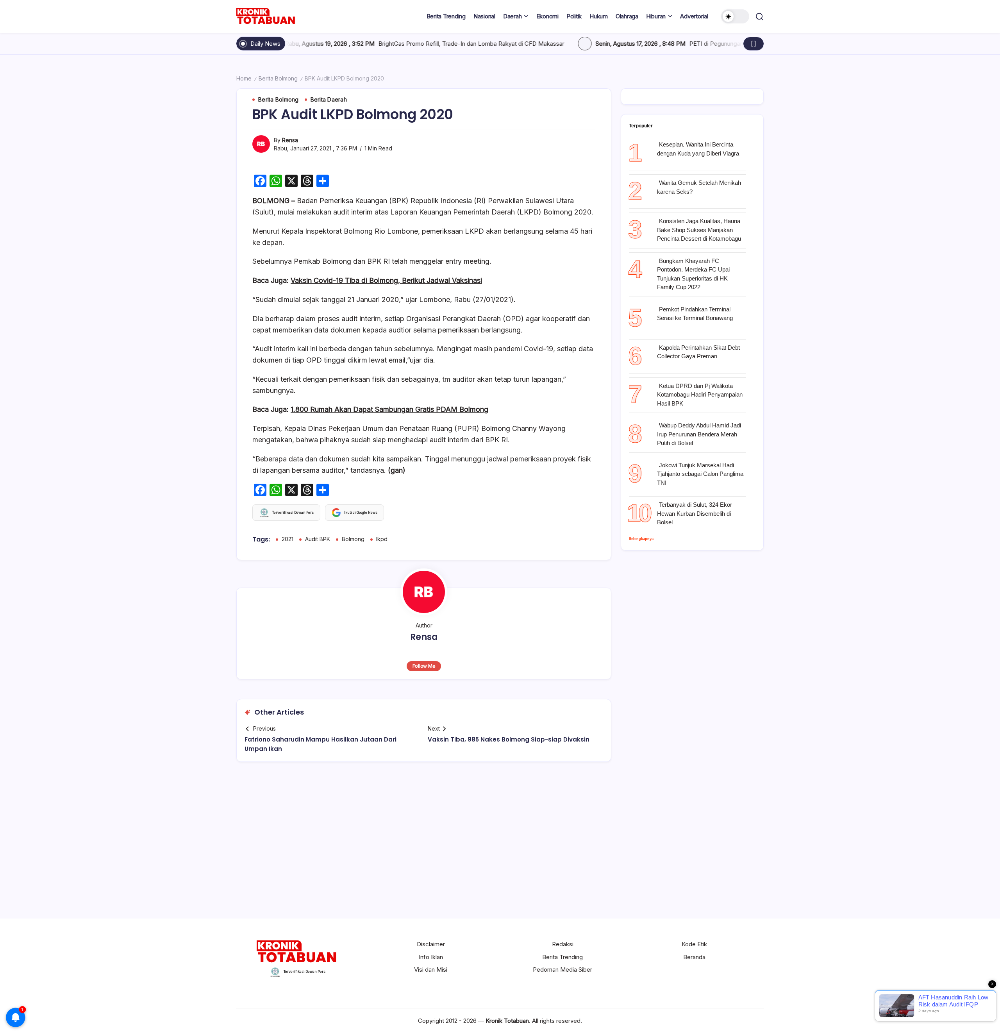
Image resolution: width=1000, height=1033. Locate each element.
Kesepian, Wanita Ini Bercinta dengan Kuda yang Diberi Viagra (698, 149)
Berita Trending (562, 957)
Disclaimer (431, 944)
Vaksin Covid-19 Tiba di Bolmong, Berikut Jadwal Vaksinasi (386, 280)
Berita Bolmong (278, 78)
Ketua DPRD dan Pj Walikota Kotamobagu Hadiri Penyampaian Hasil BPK (700, 394)
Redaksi (562, 944)
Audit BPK (317, 539)
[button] (735, 16)
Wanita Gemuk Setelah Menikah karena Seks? (699, 187)
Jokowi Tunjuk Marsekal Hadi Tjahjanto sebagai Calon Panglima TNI (700, 474)
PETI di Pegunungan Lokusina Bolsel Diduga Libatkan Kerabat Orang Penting (721, 43)
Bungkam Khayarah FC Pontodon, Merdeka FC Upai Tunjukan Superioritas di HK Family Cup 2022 (693, 274)
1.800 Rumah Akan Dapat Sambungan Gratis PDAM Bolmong (389, 409)
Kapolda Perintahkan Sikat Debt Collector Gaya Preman (698, 352)
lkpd (382, 539)
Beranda (694, 957)
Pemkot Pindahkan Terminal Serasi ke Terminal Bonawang (695, 314)
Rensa (290, 140)
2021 (287, 539)
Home (244, 78)
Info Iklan (431, 957)
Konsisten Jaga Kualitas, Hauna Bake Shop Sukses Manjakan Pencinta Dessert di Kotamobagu (699, 230)
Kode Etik (694, 944)
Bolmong (353, 539)
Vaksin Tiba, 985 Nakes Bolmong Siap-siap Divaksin (508, 739)
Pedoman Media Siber (562, 969)
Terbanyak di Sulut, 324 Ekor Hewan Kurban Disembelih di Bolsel (694, 513)
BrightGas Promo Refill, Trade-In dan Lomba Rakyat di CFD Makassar (401, 43)
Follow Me (424, 666)
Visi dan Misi (430, 969)
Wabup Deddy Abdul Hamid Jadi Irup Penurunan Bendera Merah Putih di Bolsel (699, 434)
